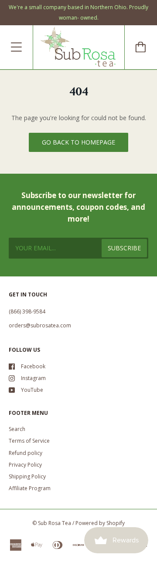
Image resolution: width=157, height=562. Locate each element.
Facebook (33, 366)
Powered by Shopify (100, 523)
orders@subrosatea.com (40, 325)
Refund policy (25, 453)
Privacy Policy (25, 464)
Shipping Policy (27, 476)
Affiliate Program (30, 488)
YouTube (32, 390)
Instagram (33, 378)
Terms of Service (29, 440)
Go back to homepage (78, 142)
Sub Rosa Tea (54, 523)
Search (17, 429)
